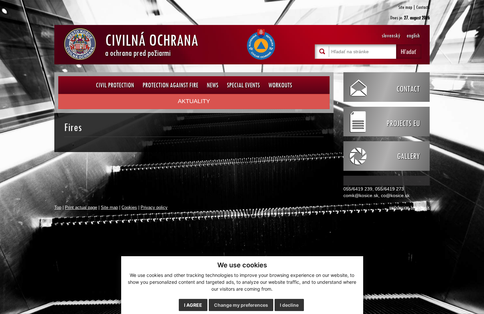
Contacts (423, 7)
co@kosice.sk (395, 195)
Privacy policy (154, 207)
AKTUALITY (194, 101)
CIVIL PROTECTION (115, 85)
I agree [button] (193, 305)
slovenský (391, 35)
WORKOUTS (280, 85)
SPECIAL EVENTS (243, 85)
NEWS (212, 85)
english (413, 35)
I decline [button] (289, 305)
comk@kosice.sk (360, 195)
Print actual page (81, 207)
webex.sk (421, 207)
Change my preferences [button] (241, 305)
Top (57, 207)
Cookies (129, 207)
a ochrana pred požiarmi (151, 44)
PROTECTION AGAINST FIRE (170, 85)
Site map (405, 7)
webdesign (399, 207)
